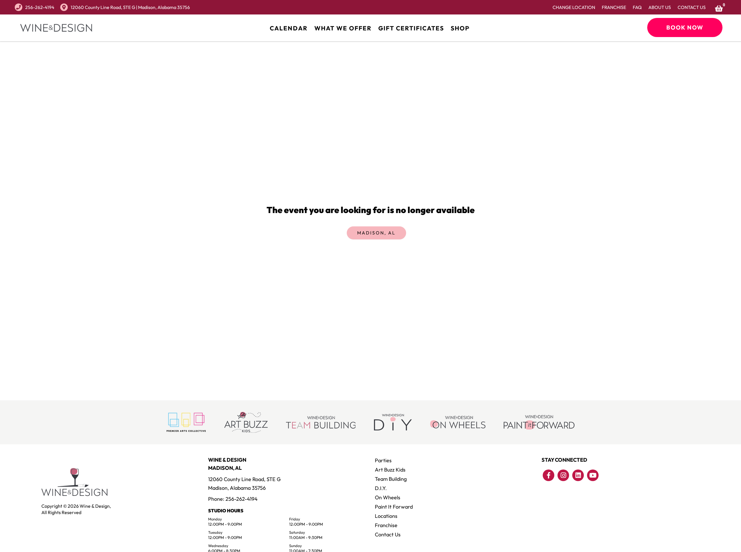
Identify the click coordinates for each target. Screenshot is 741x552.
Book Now (684, 27)
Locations (386, 516)
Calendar (289, 28)
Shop (460, 28)
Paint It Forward (394, 506)
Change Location (574, 7)
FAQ (637, 7)
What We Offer (343, 28)
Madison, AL (376, 233)
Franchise (614, 7)
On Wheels (387, 497)
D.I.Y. (381, 488)
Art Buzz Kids (390, 469)
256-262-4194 (39, 7)
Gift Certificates (411, 28)
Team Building (391, 479)
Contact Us (692, 7)
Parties (383, 460)
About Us (659, 7)
